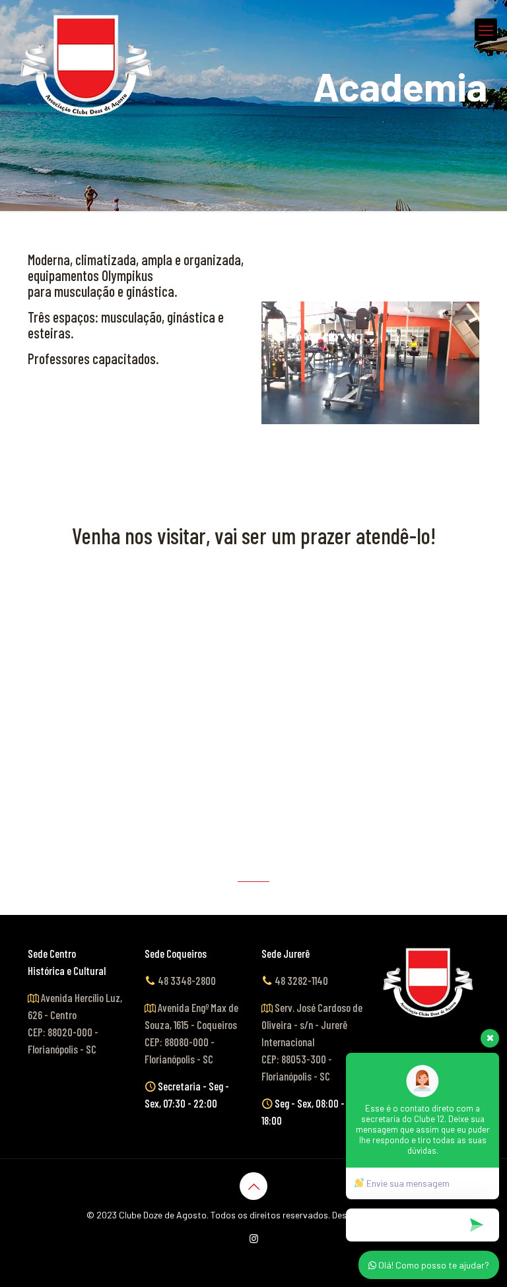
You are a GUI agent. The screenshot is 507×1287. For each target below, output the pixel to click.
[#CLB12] (87, 66)
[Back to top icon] (253, 1186)
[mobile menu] (486, 29)
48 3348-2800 (187, 980)
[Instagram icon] (254, 1238)
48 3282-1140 (301, 980)
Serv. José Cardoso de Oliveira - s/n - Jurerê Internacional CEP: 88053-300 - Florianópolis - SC (311, 1042)
